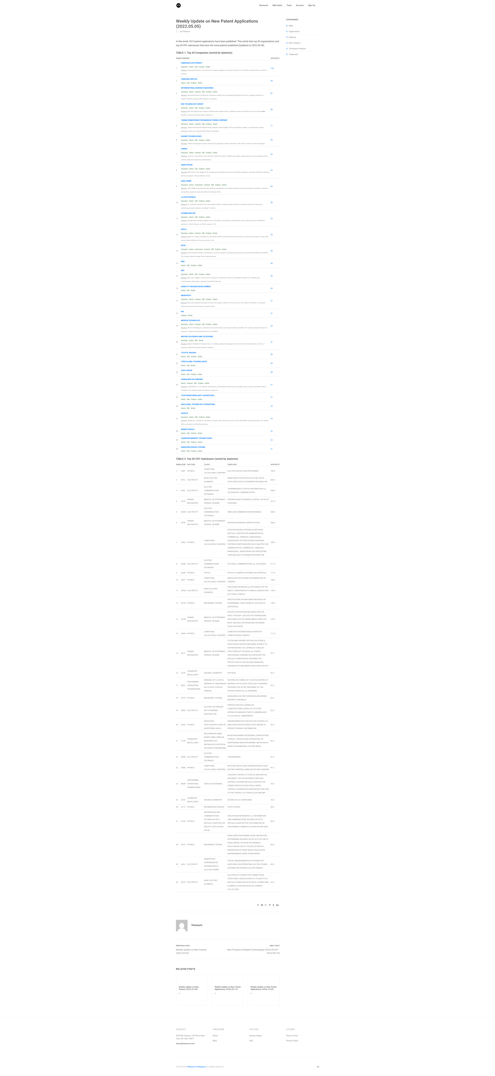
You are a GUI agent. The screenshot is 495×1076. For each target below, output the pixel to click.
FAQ (251, 1041)
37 (272, 385)
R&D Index (277, 5)
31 (272, 449)
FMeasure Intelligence (196, 1067)
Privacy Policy (292, 1041)
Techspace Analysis (297, 48)
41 (272, 342)
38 (272, 363)
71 (272, 125)
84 (272, 109)
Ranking (292, 37)
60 (272, 186)
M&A (291, 26)
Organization (294, 31)
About (215, 1036)
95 (272, 81)
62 (272, 154)
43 (272, 326)
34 (272, 406)
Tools (289, 5)
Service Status (255, 1036)
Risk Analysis (294, 43)
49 (272, 263)
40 (272, 354)
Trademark (293, 54)
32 (272, 431)
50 (272, 251)
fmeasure (186, 31)
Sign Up (311, 5)
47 (272, 301)
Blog (215, 1041)
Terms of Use (292, 1036)
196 (272, 68)
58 (272, 202)
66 (272, 140)
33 (272, 419)
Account (300, 5)
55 (272, 219)
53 (272, 235)
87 (272, 93)
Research (263, 5)
